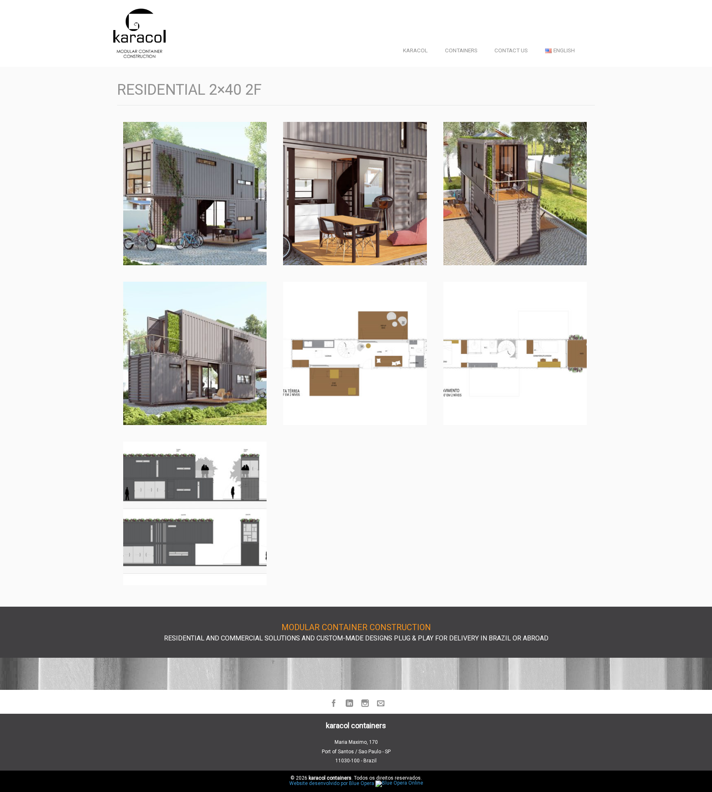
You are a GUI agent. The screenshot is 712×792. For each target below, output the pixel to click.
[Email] (379, 704)
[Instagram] (363, 704)
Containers (461, 50)
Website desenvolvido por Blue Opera (332, 783)
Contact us (511, 50)
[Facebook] (332, 704)
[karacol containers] (139, 33)
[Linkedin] (348, 704)
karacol (415, 50)
